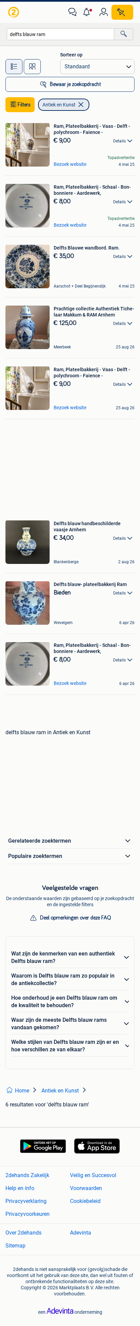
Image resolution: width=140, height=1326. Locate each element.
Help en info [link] (19, 1188)
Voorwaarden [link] (86, 1188)
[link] (14, 12)
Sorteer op (71, 54)
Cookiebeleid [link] (85, 1201)
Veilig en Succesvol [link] (93, 1175)
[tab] (13, 66)
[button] (88, 12)
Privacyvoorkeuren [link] (27, 1214)
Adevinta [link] (80, 1232)
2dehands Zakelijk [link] (27, 1175)
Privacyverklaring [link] (26, 1201)
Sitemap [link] (15, 1245)
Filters (24, 104)
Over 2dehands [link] (23, 1232)
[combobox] (60, 34)
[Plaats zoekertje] (122, 12)
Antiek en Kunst (58, 104)
